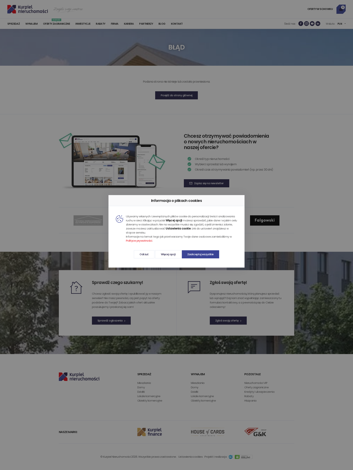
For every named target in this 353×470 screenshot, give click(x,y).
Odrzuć (144, 254)
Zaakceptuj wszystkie (200, 254)
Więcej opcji (168, 254)
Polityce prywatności (139, 241)
